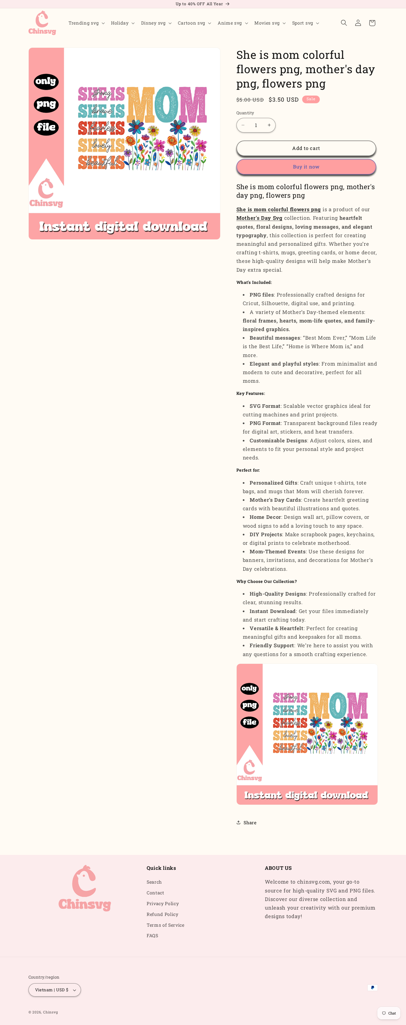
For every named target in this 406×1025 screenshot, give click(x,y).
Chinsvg (50, 1012)
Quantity (245, 112)
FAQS (152, 936)
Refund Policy (162, 914)
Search (154, 882)
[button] (86, 23)
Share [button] (250, 822)
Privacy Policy (163, 903)
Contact (155, 893)
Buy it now (306, 166)
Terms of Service (165, 925)
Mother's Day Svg (259, 218)
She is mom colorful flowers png (278, 209)
